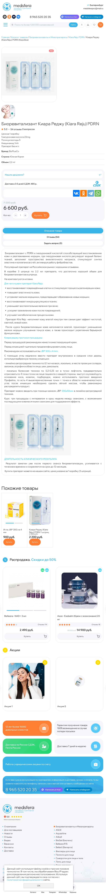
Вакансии (9, 843)
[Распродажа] (47, 570)
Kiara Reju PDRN (77, 37)
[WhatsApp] (98, 193)
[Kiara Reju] (38, 454)
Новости (8, 833)
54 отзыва (16, 129)
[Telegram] (90, 193)
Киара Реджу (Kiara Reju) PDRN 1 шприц (39, 531)
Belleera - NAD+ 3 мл (15, 616)
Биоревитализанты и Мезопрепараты (48, 37)
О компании (10, 826)
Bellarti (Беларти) (64, 847)
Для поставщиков (13, 830)
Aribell (59, 837)
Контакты (9, 847)
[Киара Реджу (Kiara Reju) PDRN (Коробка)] (29, 74)
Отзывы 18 (96, 624)
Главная (5, 37)
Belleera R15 (61, 843)
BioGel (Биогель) (64, 840)
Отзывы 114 (42, 624)
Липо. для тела (63, 865)
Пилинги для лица (65, 854)
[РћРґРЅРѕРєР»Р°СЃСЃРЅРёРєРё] (83, 193)
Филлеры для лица (65, 851)
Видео (7, 840)
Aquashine (61, 833)
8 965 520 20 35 (40, 17)
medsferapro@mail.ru (93, 8)
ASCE (58, 830)
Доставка (9, 850)
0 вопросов (28, 129)
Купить (38, 215)
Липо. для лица (63, 861)
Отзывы (8, 837)
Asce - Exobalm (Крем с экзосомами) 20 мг (78, 618)
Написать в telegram (93, 17)
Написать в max (70, 17)
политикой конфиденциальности (25, 879)
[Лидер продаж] (42, 570)
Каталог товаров (19, 37)
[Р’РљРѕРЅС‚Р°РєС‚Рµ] (76, 193)
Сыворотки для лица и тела (69, 858)
